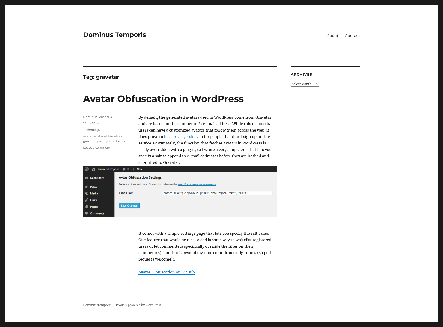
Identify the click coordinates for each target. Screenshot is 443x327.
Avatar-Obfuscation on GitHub (166, 272)
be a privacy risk (178, 136)
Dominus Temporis (114, 35)
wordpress (117, 141)
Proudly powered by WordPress (139, 305)
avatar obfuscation (108, 136)
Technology (91, 130)
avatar (88, 136)
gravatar (89, 141)
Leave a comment (96, 147)
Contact (352, 35)
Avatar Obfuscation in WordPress (163, 98)
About (332, 35)
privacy (102, 141)
